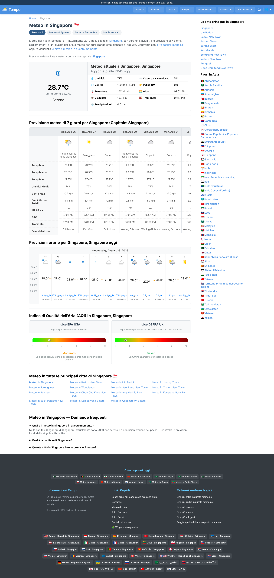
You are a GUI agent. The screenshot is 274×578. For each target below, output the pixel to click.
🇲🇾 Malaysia (208, 225)
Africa (139, 9)
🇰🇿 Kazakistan (209, 199)
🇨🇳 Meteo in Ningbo (111, 482)
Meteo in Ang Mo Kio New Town (127, 394)
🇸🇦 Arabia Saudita (211, 85)
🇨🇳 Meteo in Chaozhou (138, 476)
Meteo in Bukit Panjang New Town (46, 402)
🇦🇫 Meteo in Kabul (90, 476)
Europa (187, 9)
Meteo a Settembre (86, 32)
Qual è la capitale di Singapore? (52, 440)
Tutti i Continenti (120, 512)
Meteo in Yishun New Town (168, 387)
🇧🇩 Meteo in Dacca (158, 482)
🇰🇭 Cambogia (209, 120)
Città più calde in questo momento (194, 497)
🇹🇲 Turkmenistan (211, 304)
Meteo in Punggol (39, 392)
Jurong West (208, 45)
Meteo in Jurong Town (165, 382)
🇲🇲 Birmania (208, 112)
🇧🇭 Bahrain (207, 98)
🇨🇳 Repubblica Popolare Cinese (219, 257)
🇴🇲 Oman (206, 243)
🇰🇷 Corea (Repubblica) (214, 129)
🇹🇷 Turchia (207, 300)
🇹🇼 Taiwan (207, 279)
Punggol (206, 63)
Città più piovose (185, 507)
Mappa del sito (119, 507)
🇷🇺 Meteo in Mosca (86, 482)
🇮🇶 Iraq (205, 181)
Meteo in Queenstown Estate (128, 400)
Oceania (225, 9)
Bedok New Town (211, 36)
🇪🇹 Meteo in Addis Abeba (184, 482)
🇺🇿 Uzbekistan (209, 308)
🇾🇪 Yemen (207, 317)
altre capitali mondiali (170, 44)
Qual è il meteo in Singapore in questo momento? (63, 425)
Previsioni (37, 32)
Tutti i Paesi (118, 517)
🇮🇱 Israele (206, 194)
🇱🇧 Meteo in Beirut (113, 476)
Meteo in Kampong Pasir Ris (169, 392)
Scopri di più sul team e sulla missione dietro (134, 497)
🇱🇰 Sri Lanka (208, 265)
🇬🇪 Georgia (207, 150)
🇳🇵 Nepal (206, 239)
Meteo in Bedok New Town (86, 382)
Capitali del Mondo (121, 522)
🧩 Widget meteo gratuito (125, 527)
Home (32, 18)
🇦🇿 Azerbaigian (210, 94)
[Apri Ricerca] (259, 9)
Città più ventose (185, 512)
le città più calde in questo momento (75, 49)
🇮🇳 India (205, 168)
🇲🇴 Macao (206, 221)
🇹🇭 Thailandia (209, 291)
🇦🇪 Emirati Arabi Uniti (213, 141)
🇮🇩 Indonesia (208, 172)
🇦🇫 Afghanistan (210, 80)
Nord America (206, 9)
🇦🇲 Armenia (207, 89)
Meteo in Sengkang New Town (129, 387)
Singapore (115, 40)
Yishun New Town (211, 59)
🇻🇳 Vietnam (207, 313)
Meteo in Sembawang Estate (87, 400)
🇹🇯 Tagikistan (209, 274)
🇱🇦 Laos (205, 212)
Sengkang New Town (213, 54)
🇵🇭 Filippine (208, 146)
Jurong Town (209, 41)
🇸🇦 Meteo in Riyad (164, 476)
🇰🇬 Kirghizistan (210, 203)
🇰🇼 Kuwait (207, 208)
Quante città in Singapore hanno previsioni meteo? (64, 447)
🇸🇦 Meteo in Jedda (187, 476)
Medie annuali (111, 32)
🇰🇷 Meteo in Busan (134, 482)
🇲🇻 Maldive (207, 230)
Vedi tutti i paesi (164, 2)
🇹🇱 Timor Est (208, 295)
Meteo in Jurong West (42, 387)
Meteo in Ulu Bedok (123, 382)
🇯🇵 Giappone (208, 155)
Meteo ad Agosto (59, 32)
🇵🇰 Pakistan (208, 248)
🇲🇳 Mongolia (208, 234)
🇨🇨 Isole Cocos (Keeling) (215, 190)
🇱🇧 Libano (207, 217)
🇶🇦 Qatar (206, 252)
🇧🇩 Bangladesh (210, 103)
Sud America (245, 9)
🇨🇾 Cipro (206, 125)
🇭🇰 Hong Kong (209, 163)
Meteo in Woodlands (82, 387)
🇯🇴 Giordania (208, 159)
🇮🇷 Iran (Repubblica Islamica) (218, 177)
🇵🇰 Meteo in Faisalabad (65, 476)
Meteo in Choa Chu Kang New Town (88, 394)
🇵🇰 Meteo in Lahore (211, 476)
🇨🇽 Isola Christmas (212, 186)
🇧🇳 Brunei (206, 116)
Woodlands (207, 50)
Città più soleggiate (186, 517)
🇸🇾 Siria (205, 261)
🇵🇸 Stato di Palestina (213, 270)
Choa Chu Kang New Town (217, 67)
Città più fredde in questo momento (195, 502)
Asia (172, 9)
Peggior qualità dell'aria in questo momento (199, 522)
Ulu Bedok (207, 32)
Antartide (156, 9)
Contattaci (117, 502)
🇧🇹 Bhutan (207, 107)
